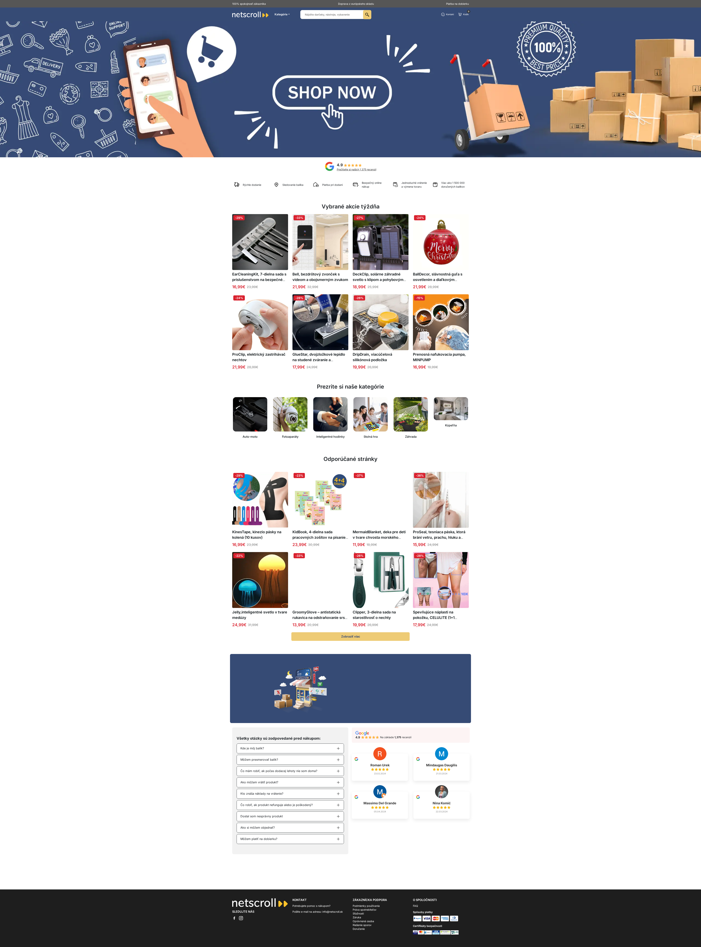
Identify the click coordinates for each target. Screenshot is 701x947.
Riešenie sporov (362, 925)
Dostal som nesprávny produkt (261, 816)
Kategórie (281, 14)
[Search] (367, 14)
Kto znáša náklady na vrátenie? (261, 793)
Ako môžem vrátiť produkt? (259, 782)
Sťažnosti (358, 913)
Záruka (357, 917)
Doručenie (359, 928)
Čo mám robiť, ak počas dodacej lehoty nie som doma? (278, 771)
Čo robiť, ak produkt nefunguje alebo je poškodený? (276, 805)
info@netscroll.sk (332, 911)
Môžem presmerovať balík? (259, 759)
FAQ (415, 905)
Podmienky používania (366, 905)
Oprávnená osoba (363, 921)
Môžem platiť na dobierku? (258, 839)
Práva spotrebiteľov (364, 909)
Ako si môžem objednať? (257, 827)
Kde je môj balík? (252, 748)
